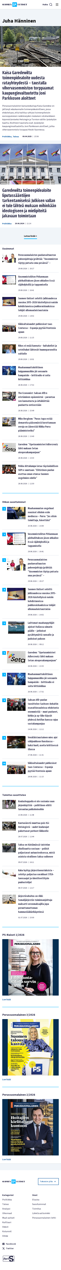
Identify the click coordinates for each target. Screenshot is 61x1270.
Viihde (5, 1236)
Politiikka (6, 136)
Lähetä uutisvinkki (41, 1213)
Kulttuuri (6, 1222)
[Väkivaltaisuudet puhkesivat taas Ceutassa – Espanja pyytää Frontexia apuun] (9, 330)
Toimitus (36, 1208)
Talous (16, 136)
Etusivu (35, 1199)
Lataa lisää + (30, 236)
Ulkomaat (7, 1213)
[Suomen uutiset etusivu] (14, 4)
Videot (5, 1226)
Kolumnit (7, 1231)
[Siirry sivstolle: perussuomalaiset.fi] (15, 1258)
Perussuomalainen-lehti (44, 1217)
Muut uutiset (8, 1217)
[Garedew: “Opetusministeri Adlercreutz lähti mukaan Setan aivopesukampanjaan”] (9, 450)
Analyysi (6, 1208)
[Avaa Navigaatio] (57, 4)
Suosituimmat (39, 1204)
